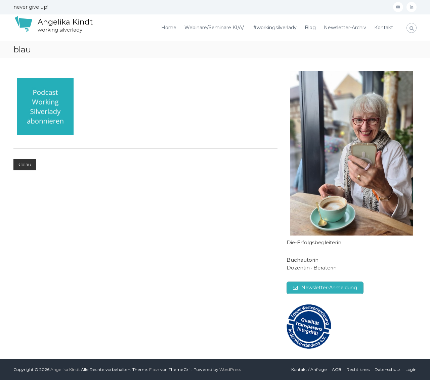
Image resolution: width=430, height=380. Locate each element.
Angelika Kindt (65, 22)
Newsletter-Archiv (345, 28)
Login (411, 369)
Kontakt (383, 28)
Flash (154, 369)
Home (168, 28)
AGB (336, 369)
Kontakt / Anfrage (309, 369)
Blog (310, 28)
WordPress (230, 369)
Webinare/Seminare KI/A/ (214, 28)
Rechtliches (358, 369)
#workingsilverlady (275, 28)
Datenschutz (387, 369)
